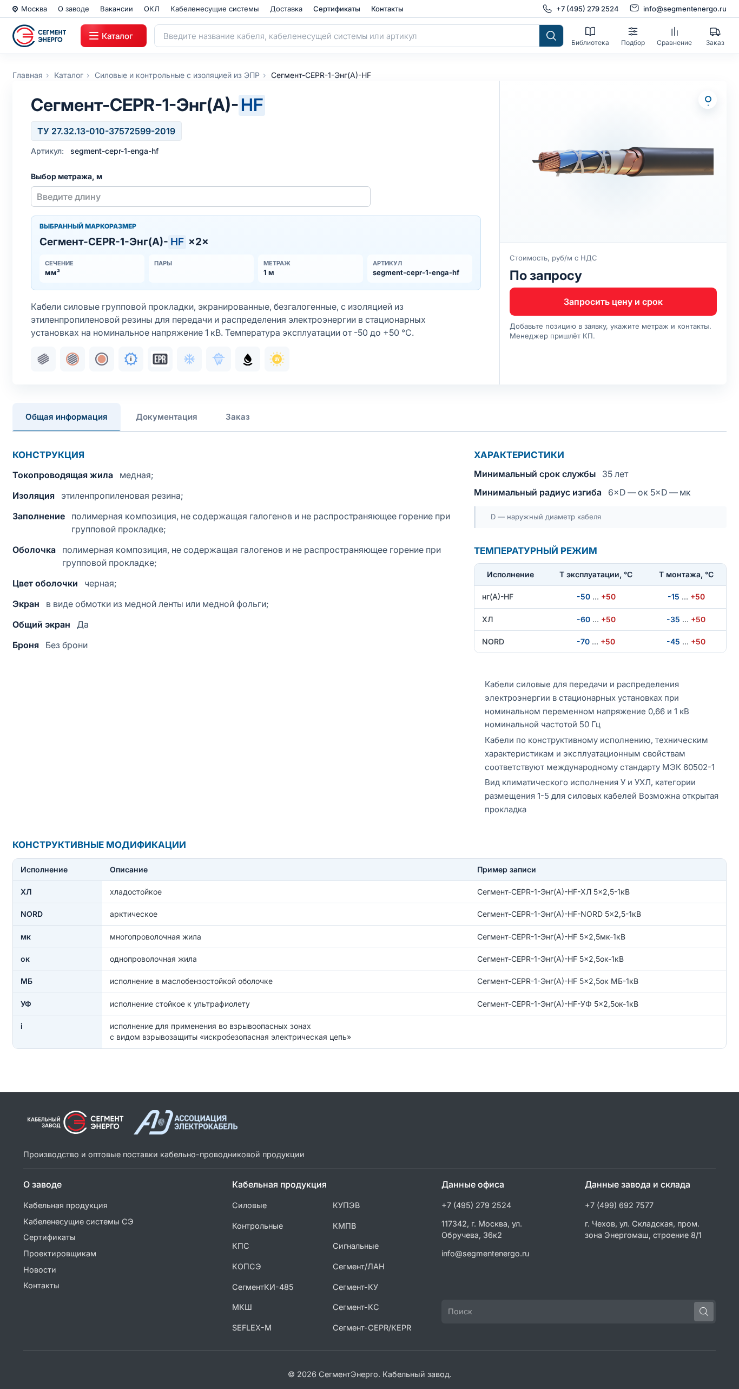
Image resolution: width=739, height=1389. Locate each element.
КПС (240, 1245)
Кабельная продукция (65, 1205)
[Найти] (551, 36)
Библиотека (590, 42)
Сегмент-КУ (355, 1287)
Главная (27, 75)
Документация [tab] (166, 417)
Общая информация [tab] (66, 417)
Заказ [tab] (238, 417)
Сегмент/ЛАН (359, 1266)
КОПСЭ (246, 1266)
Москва (34, 8)
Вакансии (116, 8)
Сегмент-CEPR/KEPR (372, 1327)
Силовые (249, 1205)
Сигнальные (356, 1245)
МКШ (242, 1307)
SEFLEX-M (252, 1327)
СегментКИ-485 (263, 1287)
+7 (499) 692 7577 (619, 1205)
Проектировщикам (59, 1253)
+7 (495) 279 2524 (476, 1205)
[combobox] (347, 36)
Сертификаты (336, 8)
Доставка (286, 8)
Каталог (68, 75)
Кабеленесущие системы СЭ (78, 1221)
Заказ (715, 42)
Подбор (633, 42)
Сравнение (674, 42)
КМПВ (344, 1225)
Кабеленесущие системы (214, 8)
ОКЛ (152, 8)
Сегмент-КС (356, 1307)
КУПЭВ (346, 1205)
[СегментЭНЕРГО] (42, 35)
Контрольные (257, 1225)
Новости (39, 1269)
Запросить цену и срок (613, 301)
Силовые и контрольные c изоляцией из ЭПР (177, 75)
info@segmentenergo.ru (485, 1253)
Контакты (387, 8)
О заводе (73, 8)
